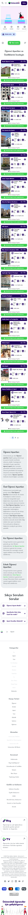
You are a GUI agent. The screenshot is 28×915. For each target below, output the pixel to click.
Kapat (14, 908)
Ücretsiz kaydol (14, 903)
